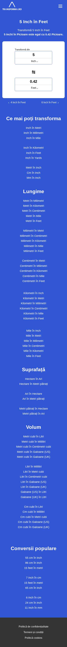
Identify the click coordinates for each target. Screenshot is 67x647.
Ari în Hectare (33, 393)
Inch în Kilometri (34, 147)
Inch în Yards (33, 157)
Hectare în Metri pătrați (33, 383)
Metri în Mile (33, 216)
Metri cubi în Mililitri (33, 441)
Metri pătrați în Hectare (33, 408)
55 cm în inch (33, 557)
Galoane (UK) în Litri (33, 497)
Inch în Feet (33, 152)
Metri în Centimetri (33, 210)
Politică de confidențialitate (33, 626)
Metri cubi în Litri (33, 436)
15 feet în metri (33, 568)
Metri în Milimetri (33, 200)
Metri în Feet (33, 221)
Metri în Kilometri (33, 205)
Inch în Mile (33, 138)
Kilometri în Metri (33, 298)
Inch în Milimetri (33, 132)
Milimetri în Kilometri (33, 240)
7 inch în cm (33, 577)
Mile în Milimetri (33, 340)
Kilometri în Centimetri (33, 308)
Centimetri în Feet (33, 281)
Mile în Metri (33, 335)
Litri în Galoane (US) (33, 481)
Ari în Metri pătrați (33, 398)
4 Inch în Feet (18, 102)
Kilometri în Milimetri (33, 303)
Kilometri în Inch (34, 293)
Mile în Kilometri (33, 350)
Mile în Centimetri (33, 345)
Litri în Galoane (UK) (33, 486)
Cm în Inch (33, 172)
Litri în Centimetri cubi (33, 476)
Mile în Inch (33, 330)
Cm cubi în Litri (33, 506)
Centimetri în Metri (33, 260)
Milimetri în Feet (33, 251)
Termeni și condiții (33, 632)
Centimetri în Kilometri (33, 270)
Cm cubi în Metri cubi (33, 517)
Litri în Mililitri (33, 466)
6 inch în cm (33, 597)
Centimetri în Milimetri (33, 265)
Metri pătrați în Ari (34, 413)
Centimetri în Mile (33, 276)
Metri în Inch (33, 167)
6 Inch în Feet (48, 102)
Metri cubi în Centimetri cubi (33, 446)
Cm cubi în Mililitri (34, 511)
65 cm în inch (33, 587)
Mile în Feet (33, 356)
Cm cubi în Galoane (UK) (33, 527)
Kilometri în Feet (33, 318)
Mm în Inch (34, 177)
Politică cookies (33, 638)
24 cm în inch (33, 602)
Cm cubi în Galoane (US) (33, 522)
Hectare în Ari (33, 378)
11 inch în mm (33, 607)
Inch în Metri (33, 127)
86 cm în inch (33, 562)
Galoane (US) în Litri (33, 491)
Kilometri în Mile (33, 313)
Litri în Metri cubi (33, 471)
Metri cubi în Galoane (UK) (33, 456)
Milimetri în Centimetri (33, 235)
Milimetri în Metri (33, 230)
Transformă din (22, 49)
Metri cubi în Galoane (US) (33, 451)
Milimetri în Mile (33, 246)
